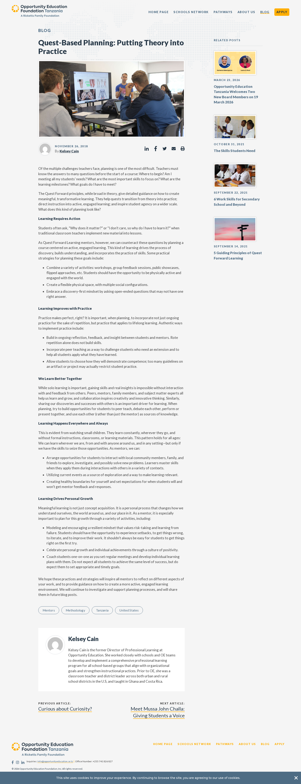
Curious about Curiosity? (65, 709)
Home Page (158, 12)
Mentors (49, 610)
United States (129, 610)
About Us (246, 12)
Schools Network (191, 12)
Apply (281, 12)
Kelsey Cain (69, 151)
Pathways (223, 12)
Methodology (75, 610)
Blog (264, 12)
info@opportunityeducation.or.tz (55, 761)
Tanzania (102, 610)
